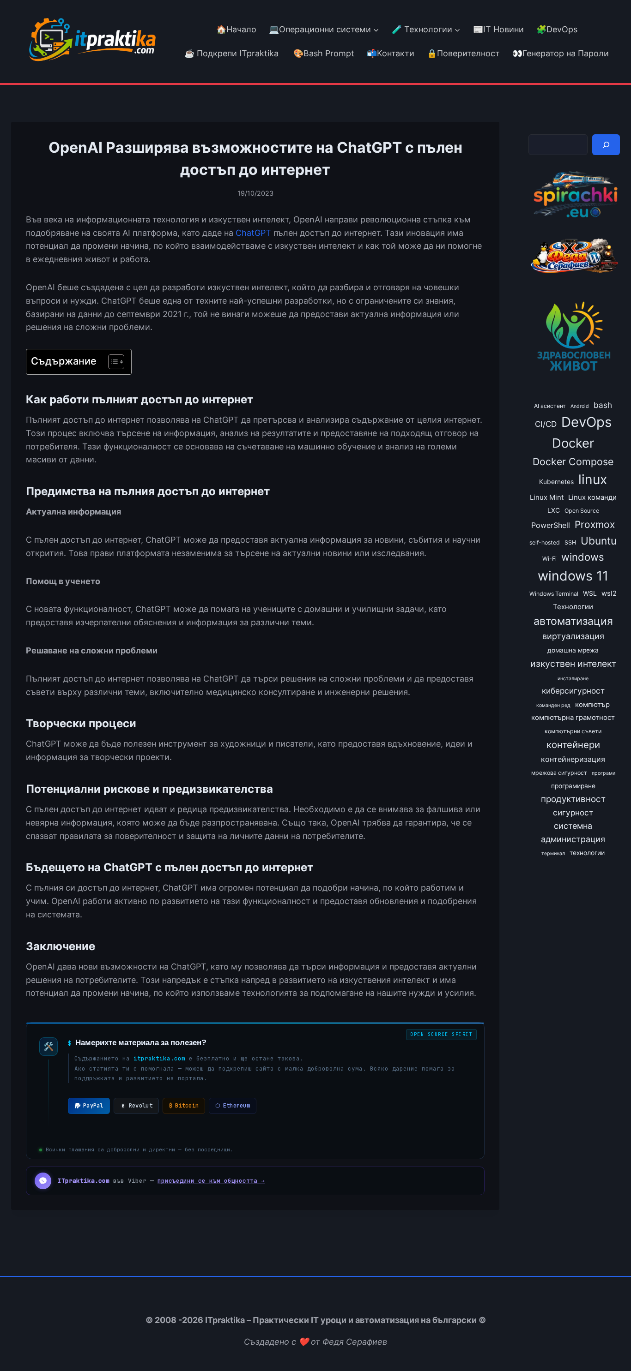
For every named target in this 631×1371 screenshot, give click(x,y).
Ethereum (232, 1105)
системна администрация (573, 832)
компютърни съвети (573, 731)
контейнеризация (573, 759)
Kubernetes (556, 481)
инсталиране (573, 679)
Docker (573, 443)
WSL (590, 593)
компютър (592, 704)
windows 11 (573, 576)
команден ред (553, 705)
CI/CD (546, 424)
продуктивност (573, 799)
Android (579, 406)
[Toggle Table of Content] (111, 362)
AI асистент (550, 405)
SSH (570, 542)
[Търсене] (606, 144)
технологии (587, 852)
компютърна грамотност (573, 717)
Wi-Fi (549, 558)
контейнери (573, 744)
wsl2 (609, 593)
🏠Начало (236, 29)
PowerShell (550, 525)
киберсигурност (573, 690)
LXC (553, 510)
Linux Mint (547, 497)
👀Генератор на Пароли (560, 53)
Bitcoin (184, 1105)
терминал (553, 853)
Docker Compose (573, 461)
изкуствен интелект (573, 663)
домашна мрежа (573, 650)
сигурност (573, 812)
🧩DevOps (556, 29)
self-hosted (544, 542)
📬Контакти (390, 53)
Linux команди (592, 497)
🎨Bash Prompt (322, 53)
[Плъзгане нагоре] (607, 1343)
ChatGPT (254, 233)
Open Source (581, 510)
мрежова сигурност (559, 772)
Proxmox (595, 524)
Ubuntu (599, 540)
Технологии (573, 607)
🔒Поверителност (463, 53)
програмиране (573, 786)
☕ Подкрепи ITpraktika (231, 53)
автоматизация (573, 621)
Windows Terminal (553, 593)
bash (603, 405)
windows (582, 557)
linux (592, 479)
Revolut (140, 1105)
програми (603, 773)
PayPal (93, 1105)
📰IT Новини (498, 29)
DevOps (586, 422)
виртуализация (573, 636)
